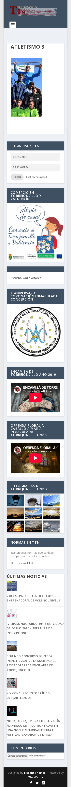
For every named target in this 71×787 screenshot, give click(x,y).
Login (17, 177)
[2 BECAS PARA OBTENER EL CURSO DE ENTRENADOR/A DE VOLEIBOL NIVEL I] (35, 586)
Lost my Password (36, 177)
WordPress (35, 777)
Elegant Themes (34, 772)
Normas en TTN (22, 563)
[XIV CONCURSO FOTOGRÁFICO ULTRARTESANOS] (35, 683)
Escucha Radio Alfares (26, 278)
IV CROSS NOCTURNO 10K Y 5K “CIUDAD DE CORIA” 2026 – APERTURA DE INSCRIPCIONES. (35, 628)
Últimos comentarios (17, 756)
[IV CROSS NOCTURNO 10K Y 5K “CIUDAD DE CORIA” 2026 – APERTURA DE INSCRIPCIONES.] (35, 614)
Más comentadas (37, 755)
